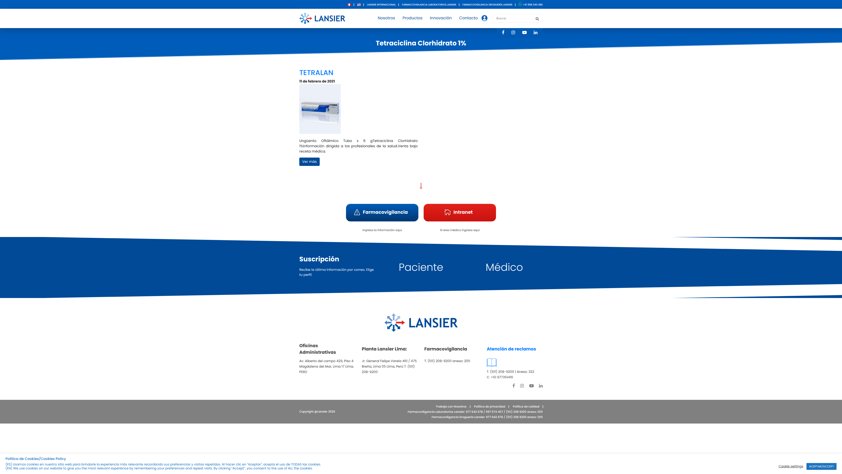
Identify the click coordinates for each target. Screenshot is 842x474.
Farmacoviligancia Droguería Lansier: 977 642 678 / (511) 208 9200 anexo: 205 (487, 417)
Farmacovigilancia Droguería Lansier (487, 4)
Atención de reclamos (511, 349)
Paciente (421, 267)
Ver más (309, 161)
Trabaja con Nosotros (451, 406)
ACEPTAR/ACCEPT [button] (821, 466)
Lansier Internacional (381, 4)
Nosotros (386, 18)
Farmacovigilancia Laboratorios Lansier (429, 4)
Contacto (468, 18)
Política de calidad (526, 406)
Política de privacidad (489, 406)
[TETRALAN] (320, 110)
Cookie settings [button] (791, 467)
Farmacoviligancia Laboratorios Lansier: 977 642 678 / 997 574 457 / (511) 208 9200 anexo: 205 (475, 412)
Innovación (441, 18)
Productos (413, 18)
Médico (504, 267)
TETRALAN (316, 73)
